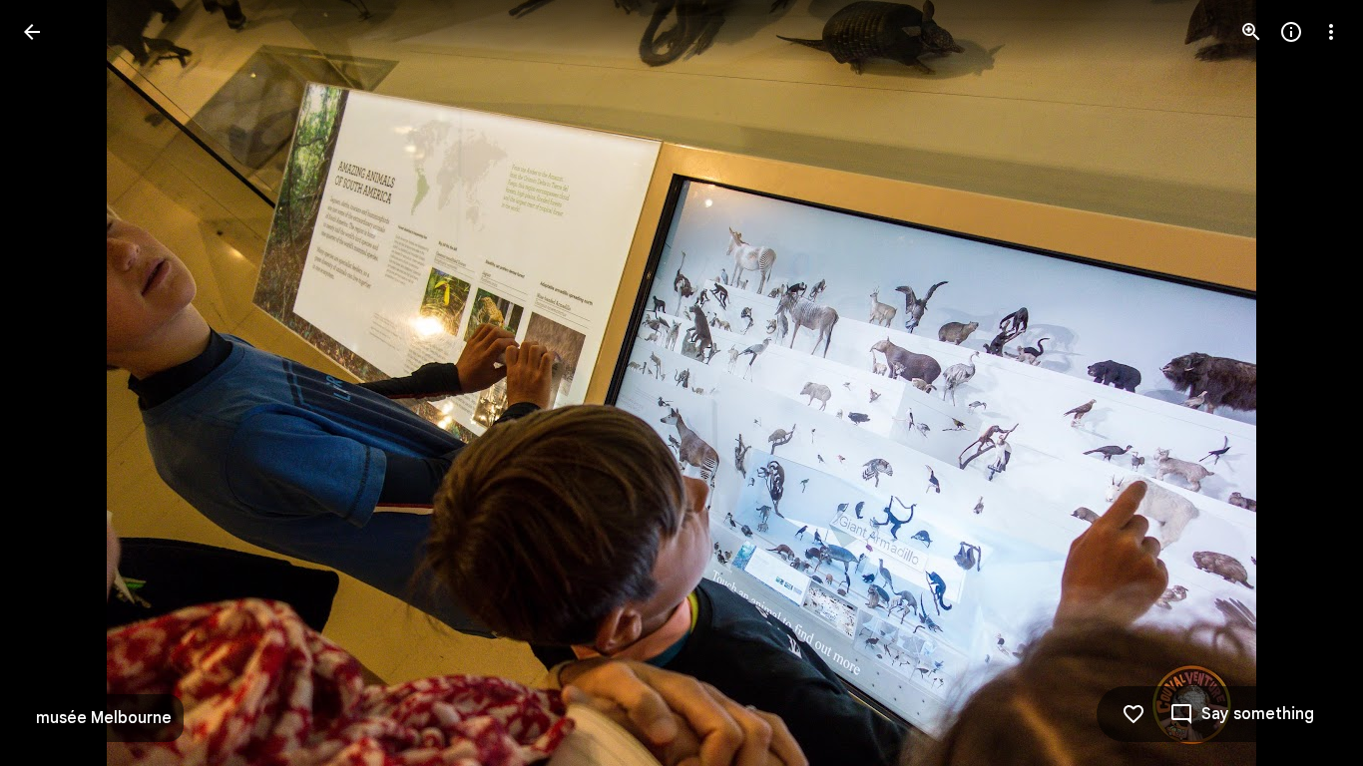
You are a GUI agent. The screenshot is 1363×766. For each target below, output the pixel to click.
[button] (56, 383)
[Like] (1133, 714)
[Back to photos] (32, 32)
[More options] (1331, 32)
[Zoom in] (1251, 32)
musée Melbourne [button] (104, 718)
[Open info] (1291, 32)
